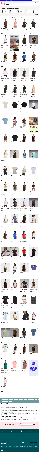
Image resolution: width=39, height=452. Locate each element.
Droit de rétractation (30, 446)
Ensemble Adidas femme (5, 401)
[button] (37, 2)
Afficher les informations (19, 437)
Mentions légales (2, 446)
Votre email (21, 423)
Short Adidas (10, 401)
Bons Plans (23, 4)
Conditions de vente (11, 446)
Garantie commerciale (26, 446)
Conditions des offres (6, 446)
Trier (2, 17)
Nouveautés (19, 4)
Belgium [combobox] (36, 446)
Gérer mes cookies (21, 446)
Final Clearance (31, 4)
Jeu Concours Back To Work (13, 4)
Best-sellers (27, 4)
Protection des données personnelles (16, 446)
